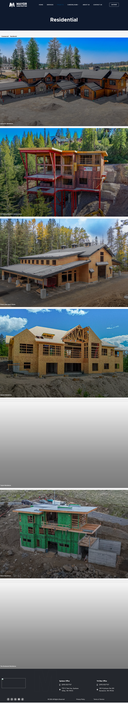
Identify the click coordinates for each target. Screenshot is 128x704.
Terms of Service (99, 699)
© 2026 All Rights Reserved (56, 699)
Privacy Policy (80, 699)
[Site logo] (19, 4)
